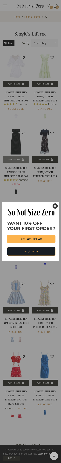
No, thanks (31, 251)
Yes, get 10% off (31, 239)
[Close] (55, 206)
